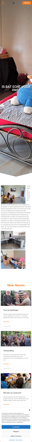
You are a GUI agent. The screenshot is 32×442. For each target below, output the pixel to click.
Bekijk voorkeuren (16, 436)
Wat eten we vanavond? (12, 393)
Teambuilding (8, 351)
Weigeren (16, 431)
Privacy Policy (19, 440)
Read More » (6, 321)
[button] (29, 410)
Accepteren (16, 427)
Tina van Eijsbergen (10, 310)
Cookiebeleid (12, 440)
